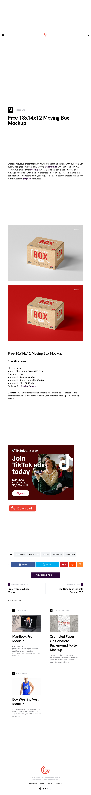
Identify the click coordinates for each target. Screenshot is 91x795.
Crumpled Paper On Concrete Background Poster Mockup (64, 643)
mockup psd (70, 554)
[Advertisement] (45, 15)
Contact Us (58, 784)
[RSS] (50, 788)
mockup (45, 554)
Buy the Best (33, 784)
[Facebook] (40, 788)
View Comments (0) (44, 575)
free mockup (33, 554)
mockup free (57, 554)
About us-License (46, 784)
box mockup (20, 554)
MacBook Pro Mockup (22, 638)
